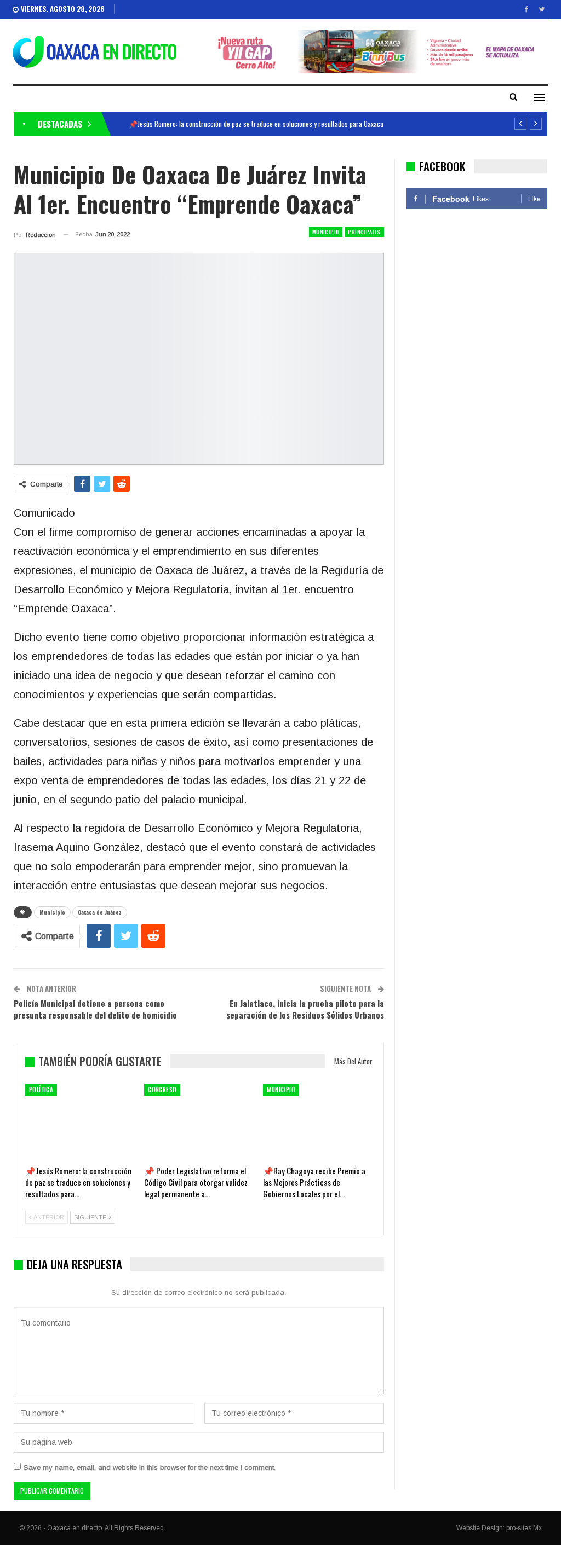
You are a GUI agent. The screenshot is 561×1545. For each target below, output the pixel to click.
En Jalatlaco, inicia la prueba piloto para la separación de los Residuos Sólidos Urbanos (305, 1009)
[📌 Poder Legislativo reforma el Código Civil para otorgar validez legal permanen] (198, 1122)
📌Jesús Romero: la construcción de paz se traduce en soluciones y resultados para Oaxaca (256, 123)
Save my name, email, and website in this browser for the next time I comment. (150, 1467)
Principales (364, 232)
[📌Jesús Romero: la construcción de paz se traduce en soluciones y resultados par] (79, 1122)
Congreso (162, 1089)
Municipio (326, 232)
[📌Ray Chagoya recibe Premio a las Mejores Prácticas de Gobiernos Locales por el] (317, 1122)
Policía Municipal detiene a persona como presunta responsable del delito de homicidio (95, 1009)
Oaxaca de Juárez (100, 912)
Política (41, 1089)
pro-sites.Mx (524, 1528)
